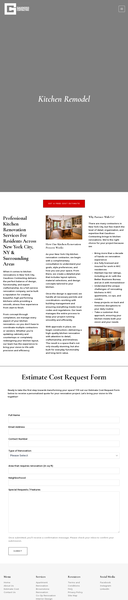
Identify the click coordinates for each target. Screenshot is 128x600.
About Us (9, 586)
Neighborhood (17, 477)
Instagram (105, 586)
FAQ (70, 589)
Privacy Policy (75, 592)
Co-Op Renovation (46, 595)
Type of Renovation (19, 450)
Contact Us (10, 592)
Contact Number (18, 439)
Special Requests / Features (24, 489)
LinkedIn (104, 589)
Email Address (16, 427)
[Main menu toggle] (122, 9)
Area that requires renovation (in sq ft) (30, 465)
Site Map (72, 595)
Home (7, 582)
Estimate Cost (11, 589)
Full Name (14, 415)
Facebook (105, 582)
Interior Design (44, 599)
